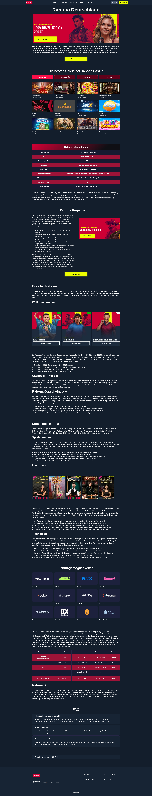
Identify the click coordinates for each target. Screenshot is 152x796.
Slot (108, 77)
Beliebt (41, 77)
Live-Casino (63, 77)
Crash (86, 77)
